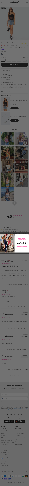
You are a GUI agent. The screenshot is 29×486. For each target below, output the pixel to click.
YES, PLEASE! (21, 246)
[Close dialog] (28, 234)
